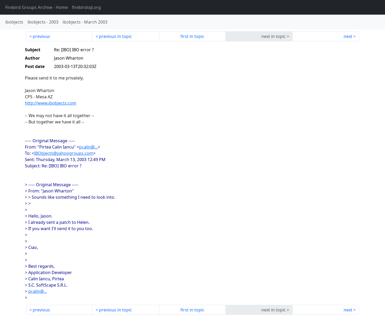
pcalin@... (88, 147)
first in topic (192, 36)
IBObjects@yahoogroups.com (63, 153)
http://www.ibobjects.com (50, 103)
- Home (36, 7)
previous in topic (115, 36)
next (348, 36)
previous (41, 36)
